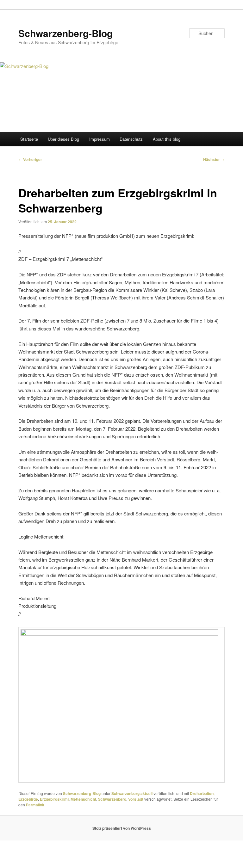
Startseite (29, 139)
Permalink (35, 805)
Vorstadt (135, 799)
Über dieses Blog (63, 139)
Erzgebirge (28, 799)
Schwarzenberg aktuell (132, 793)
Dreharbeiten (202, 793)
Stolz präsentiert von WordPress (121, 828)
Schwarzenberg (112, 799)
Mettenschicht (83, 799)
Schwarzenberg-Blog (65, 33)
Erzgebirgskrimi (54, 799)
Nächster (214, 159)
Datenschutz (131, 139)
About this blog (166, 139)
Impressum (99, 139)
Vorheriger (30, 159)
